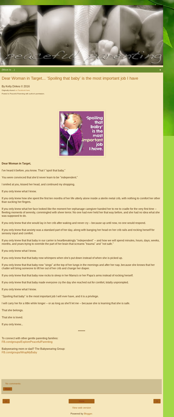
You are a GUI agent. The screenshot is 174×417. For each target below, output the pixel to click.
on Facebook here (22, 90)
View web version (81, 407)
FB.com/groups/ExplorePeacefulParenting (27, 341)
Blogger (88, 413)
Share (7, 389)
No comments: (13, 383)
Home (81, 401)
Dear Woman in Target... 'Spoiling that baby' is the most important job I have (70, 78)
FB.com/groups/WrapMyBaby (19, 352)
